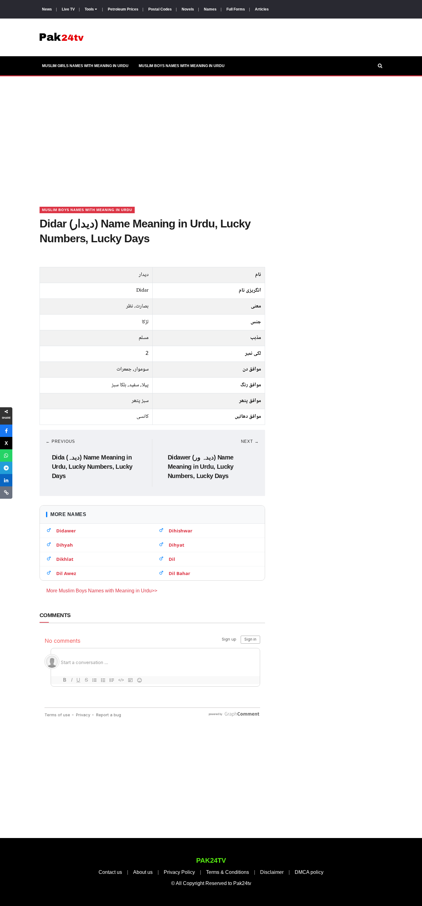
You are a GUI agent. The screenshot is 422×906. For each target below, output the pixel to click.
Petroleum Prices (123, 9)
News (47, 9)
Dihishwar (180, 530)
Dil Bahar (179, 573)
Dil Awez (66, 573)
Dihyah (64, 545)
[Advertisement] (211, 134)
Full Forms (235, 9)
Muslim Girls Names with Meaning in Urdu (85, 66)
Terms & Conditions (227, 872)
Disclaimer (272, 872)
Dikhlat (65, 559)
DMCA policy (309, 872)
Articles (262, 9)
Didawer (66, 530)
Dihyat (176, 545)
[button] (6, 431)
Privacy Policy (179, 872)
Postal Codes (160, 9)
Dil (172, 559)
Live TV (68, 9)
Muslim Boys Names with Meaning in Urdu (182, 66)
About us (143, 872)
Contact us (110, 872)
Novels (188, 9)
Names (210, 9)
